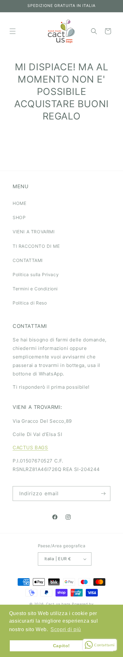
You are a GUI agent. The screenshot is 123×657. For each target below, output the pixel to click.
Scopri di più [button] (65, 629)
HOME (19, 203)
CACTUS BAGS (30, 448)
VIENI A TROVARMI (34, 231)
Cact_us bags (58, 604)
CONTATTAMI (28, 260)
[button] (13, 31)
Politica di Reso (30, 302)
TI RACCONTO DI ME (36, 246)
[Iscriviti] (103, 493)
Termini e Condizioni (35, 288)
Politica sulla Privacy (36, 274)
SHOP (19, 217)
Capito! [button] (61, 645)
